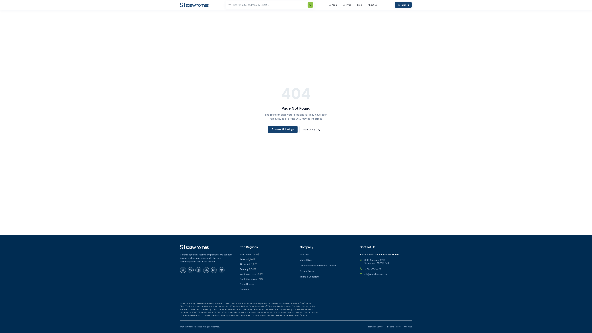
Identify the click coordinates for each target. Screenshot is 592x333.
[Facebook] (183, 270)
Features (244, 289)
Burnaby (248, 269)
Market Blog (306, 260)
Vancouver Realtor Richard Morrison (318, 265)
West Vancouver (251, 274)
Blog (359, 5)
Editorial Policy (394, 327)
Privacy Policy (307, 271)
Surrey (247, 259)
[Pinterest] (221, 270)
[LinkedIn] (206, 270)
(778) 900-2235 (372, 268)
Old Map (408, 327)
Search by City (311, 129)
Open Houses (247, 284)
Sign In (405, 5)
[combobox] (270, 5)
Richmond (249, 264)
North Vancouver (251, 279)
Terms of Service (376, 327)
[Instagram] (198, 270)
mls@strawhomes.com (375, 274)
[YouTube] (214, 270)
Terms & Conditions (309, 276)
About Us (373, 5)
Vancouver (249, 254)
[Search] (310, 5)
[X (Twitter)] (191, 270)
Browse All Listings (283, 129)
